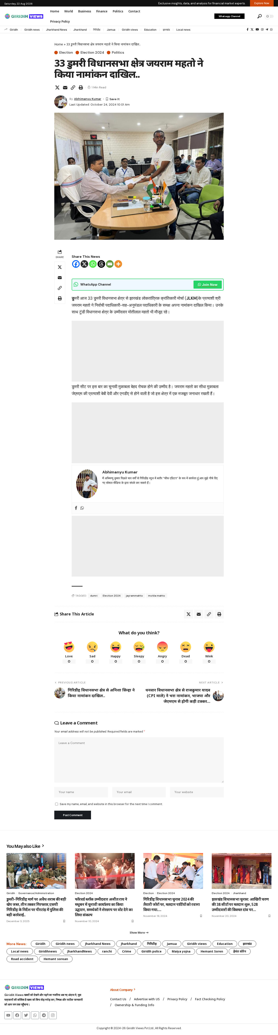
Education (150, 29)
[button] (250, 16)
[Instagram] (262, 29)
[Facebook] (248, 29)
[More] (118, 264)
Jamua (111, 29)
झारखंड (166, 29)
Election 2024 (92, 52)
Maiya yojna (181, 951)
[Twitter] (26, 1015)
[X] (252, 29)
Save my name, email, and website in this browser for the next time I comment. (111, 804)
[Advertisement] (148, 351)
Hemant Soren (212, 951)
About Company (121, 989)
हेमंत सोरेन (239, 951)
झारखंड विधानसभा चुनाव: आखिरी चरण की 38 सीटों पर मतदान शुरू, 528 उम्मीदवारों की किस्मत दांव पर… (240, 904)
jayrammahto (134, 595)
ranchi (107, 951)
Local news (183, 29)
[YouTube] (257, 29)
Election (66, 52)
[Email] (65, 87)
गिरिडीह (96, 29)
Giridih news (32, 29)
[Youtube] (8, 1015)
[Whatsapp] (93, 264)
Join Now (209, 284)
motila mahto (156, 595)
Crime (126, 951)
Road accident (22, 959)
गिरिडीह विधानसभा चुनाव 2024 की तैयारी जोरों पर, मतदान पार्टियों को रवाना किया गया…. (171, 904)
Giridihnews (48, 951)
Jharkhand (80, 29)
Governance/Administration (36, 893)
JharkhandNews (79, 951)
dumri (94, 595)
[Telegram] (267, 29)
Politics (118, 52)
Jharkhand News (56, 29)
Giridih (14, 29)
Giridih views (130, 29)
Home (58, 44)
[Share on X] (57, 87)
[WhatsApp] (271, 29)
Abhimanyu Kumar (87, 99)
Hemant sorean (56, 959)
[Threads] (101, 264)
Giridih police (151, 951)
